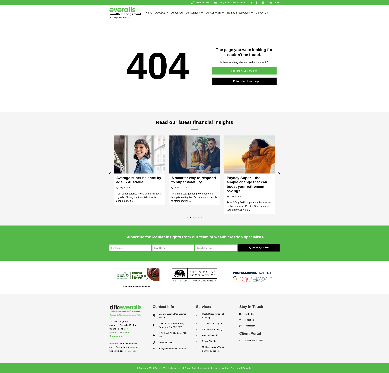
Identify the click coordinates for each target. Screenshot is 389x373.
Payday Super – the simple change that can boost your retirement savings (191, 184)
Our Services (193, 12)
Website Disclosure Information (237, 368)
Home (149, 12)
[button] (110, 173)
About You (177, 12)
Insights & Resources (238, 12)
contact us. (130, 351)
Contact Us (262, 12)
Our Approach (213, 12)
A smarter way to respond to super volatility (138, 180)
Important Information (210, 368)
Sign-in (272, 2)
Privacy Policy (191, 368)
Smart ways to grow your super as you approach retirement (248, 182)
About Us (160, 12)
